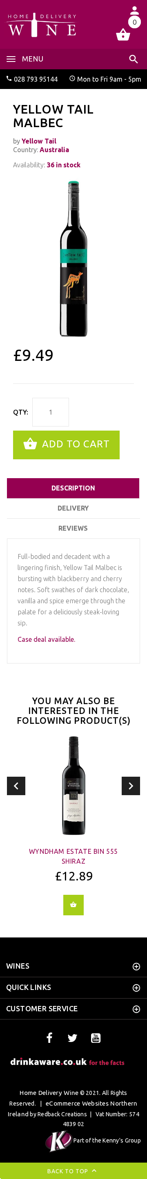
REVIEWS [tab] (73, 528)
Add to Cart (74, 443)
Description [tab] (73, 488)
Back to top (68, 1171)
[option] (73, 259)
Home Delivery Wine (49, 1092)
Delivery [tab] (73, 508)
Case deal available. (46, 639)
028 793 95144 (36, 79)
